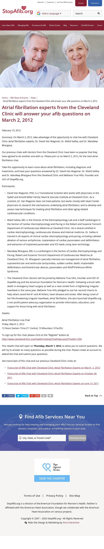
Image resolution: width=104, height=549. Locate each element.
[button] (34, 395)
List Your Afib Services (65, 2)
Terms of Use (32, 495)
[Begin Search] (98, 13)
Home (5, 97)
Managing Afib (23, 25)
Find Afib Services (87, 25)
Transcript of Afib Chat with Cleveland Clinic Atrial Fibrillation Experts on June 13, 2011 (53, 383)
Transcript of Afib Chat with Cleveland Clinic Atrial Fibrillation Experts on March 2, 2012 (53, 367)
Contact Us (50, 2)
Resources (74, 25)
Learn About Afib (8, 25)
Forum (99, 25)
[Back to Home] (17, 10)
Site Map (74, 495)
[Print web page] (44, 395)
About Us (41, 2)
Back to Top (92, 395)
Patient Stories (54, 25)
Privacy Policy (54, 495)
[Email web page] (50, 395)
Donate (81, 3)
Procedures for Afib (39, 25)
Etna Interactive (71, 522)
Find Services (77, 438)
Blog (65, 25)
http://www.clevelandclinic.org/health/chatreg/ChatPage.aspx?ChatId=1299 (42, 339)
